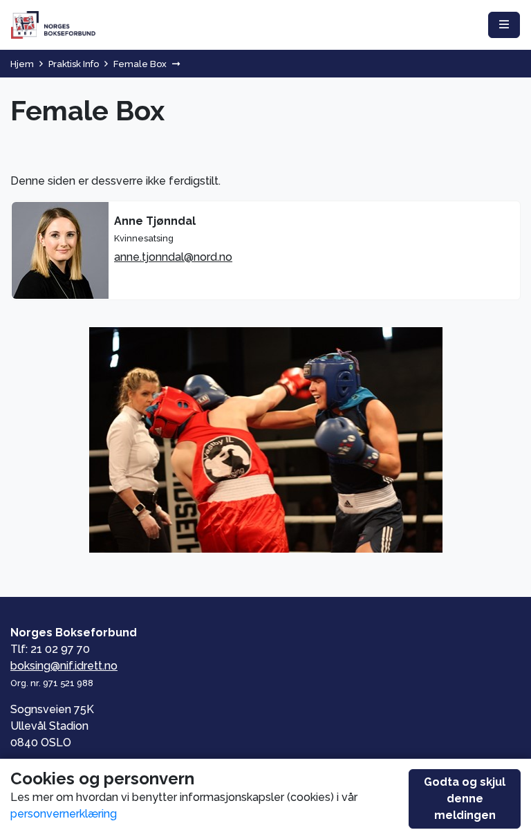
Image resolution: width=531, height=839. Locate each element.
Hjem (22, 64)
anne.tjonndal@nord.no (173, 257)
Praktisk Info (73, 64)
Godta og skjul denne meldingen (464, 798)
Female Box (140, 64)
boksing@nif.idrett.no (64, 665)
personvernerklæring (63, 813)
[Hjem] (53, 25)
